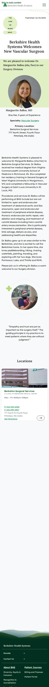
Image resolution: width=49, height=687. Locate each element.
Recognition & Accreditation (10, 681)
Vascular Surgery (30, 120)
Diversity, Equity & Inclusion (12, 673)
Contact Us (9, 659)
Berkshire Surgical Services (19, 391)
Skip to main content (11, 2)
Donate (7, 653)
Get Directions (10, 419)
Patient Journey (33, 667)
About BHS (9, 667)
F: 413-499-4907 (11, 410)
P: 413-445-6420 (11, 407)
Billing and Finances (33, 672)
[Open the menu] (44, 5)
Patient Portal (30, 677)
